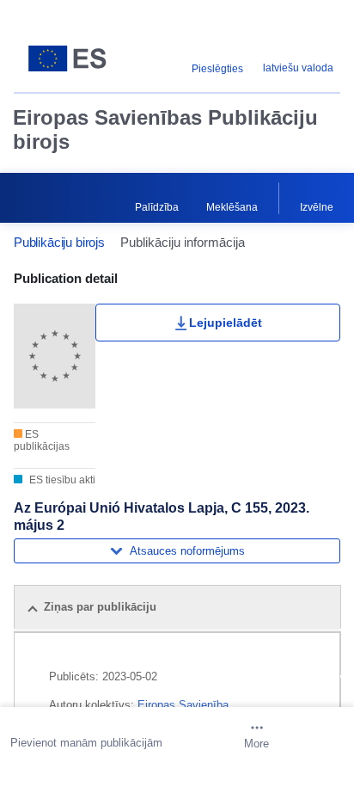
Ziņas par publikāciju (100, 606)
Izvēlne (316, 207)
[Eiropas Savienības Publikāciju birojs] (70, 58)
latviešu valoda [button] (298, 68)
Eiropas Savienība (183, 704)
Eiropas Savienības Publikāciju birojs (165, 129)
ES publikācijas (42, 440)
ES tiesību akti (61, 480)
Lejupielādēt (225, 322)
